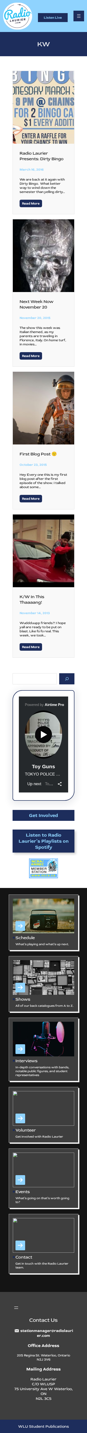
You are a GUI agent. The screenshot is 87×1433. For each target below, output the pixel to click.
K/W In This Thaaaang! (32, 599)
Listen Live (53, 18)
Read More (31, 203)
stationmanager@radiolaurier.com (46, 1333)
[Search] (66, 678)
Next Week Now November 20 (36, 304)
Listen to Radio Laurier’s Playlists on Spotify (44, 841)
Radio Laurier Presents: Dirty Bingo (42, 156)
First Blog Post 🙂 (38, 454)
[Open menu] (78, 16)
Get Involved (43, 815)
